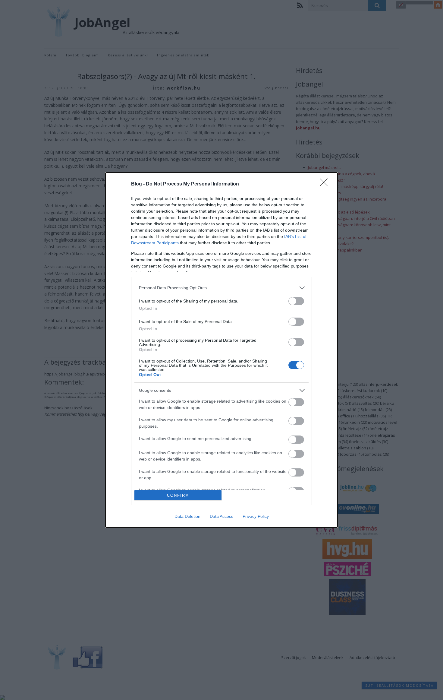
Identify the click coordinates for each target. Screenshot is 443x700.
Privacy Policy (256, 516)
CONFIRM (178, 495)
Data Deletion (187, 516)
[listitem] (221, 288)
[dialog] (221, 350)
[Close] (325, 184)
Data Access (221, 516)
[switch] (296, 301)
